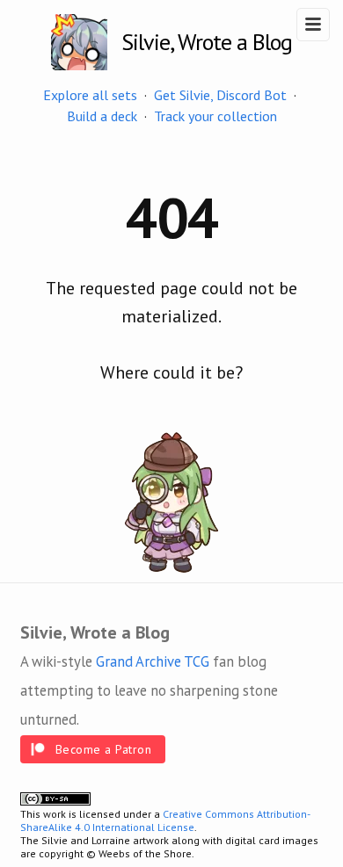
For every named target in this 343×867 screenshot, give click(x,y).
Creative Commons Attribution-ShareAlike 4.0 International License (165, 820)
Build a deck (102, 116)
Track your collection (215, 116)
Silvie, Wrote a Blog (206, 41)
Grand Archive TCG (152, 661)
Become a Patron (103, 749)
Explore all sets (90, 95)
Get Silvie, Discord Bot (220, 95)
